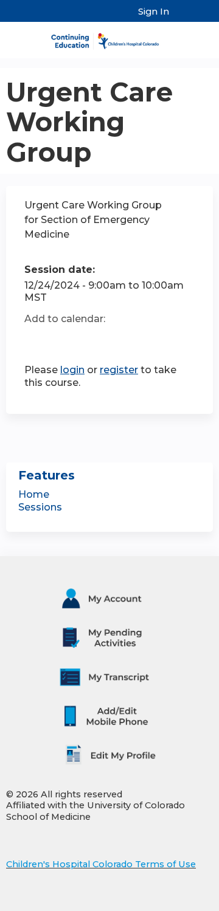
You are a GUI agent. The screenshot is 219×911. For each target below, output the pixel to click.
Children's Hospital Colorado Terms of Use (101, 864)
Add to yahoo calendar (64, 340)
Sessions (40, 507)
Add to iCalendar (91, 340)
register (119, 370)
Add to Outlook (120, 340)
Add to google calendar (36, 340)
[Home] (109, 37)
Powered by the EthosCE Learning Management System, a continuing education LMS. (170, 902)
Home (33, 494)
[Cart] (183, 17)
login (72, 370)
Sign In (153, 11)
